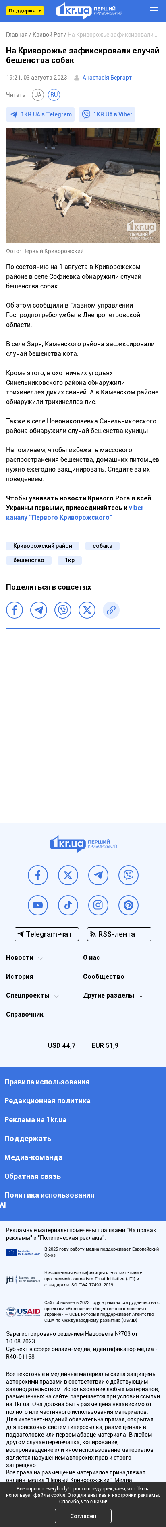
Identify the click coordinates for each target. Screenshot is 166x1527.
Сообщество (103, 976)
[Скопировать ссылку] (111, 610)
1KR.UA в (46, 114)
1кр (70, 560)
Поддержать (25, 11)
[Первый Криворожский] (89, 11)
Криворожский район (42, 546)
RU (54, 95)
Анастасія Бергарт (107, 77)
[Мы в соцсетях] (38, 875)
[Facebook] (14, 610)
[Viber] (62, 610)
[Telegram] (38, 610)
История (19, 976)
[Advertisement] (83, 719)
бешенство (28, 560)
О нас (91, 958)
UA (38, 95)
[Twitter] (87, 610)
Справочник (25, 1014)
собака (102, 546)
